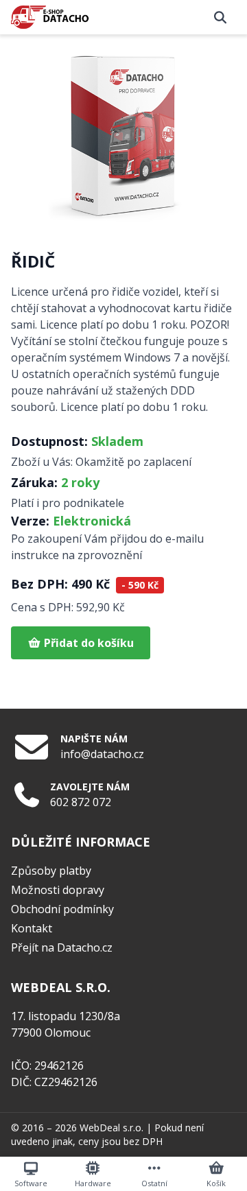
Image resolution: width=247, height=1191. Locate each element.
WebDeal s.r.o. (111, 1127)
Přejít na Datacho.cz (62, 947)
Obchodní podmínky (62, 909)
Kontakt (31, 928)
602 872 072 (80, 802)
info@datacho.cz (102, 754)
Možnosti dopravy (57, 889)
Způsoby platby (51, 870)
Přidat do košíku (87, 642)
